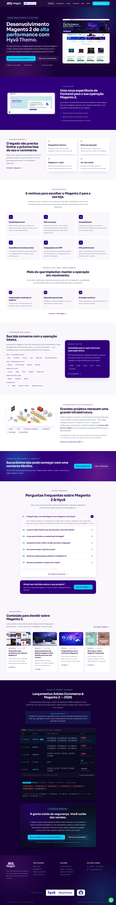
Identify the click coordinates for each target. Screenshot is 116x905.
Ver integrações (73, 374)
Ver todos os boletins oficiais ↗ (86, 775)
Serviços (50, 3)
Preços (68, 3)
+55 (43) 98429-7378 (96, 869)
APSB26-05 (36, 769)
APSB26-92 (36, 739)
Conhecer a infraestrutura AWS (70, 442)
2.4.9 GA (35, 762)
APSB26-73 (36, 747)
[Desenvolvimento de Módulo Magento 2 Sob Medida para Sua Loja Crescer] (45, 639)
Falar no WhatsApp (101, 466)
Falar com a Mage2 (82, 587)
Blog (83, 3)
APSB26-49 (36, 754)
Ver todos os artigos (100, 627)
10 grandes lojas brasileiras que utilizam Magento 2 (17, 653)
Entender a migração (13, 168)
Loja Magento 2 (60, 3)
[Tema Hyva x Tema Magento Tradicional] (97, 639)
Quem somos (36, 866)
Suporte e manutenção (66, 869)
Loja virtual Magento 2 (66, 866)
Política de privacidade (39, 872)
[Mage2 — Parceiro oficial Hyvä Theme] (30, 3)
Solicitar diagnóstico (83, 466)
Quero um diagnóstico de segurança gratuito (45, 837)
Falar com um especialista (47, 58)
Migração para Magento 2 (67, 872)
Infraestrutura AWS (65, 874)
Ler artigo (11, 667)
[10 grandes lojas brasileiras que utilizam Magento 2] (18, 639)
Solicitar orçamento (100, 3)
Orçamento (76, 3)
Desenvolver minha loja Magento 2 (19, 58)
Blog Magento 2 (37, 869)
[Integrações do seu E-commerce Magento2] (71, 639)
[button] (111, 900)
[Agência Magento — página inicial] (13, 3)
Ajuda (88, 3)
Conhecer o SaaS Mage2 (57, 313)
